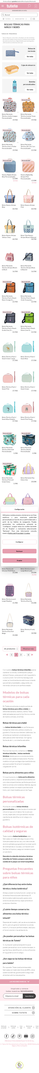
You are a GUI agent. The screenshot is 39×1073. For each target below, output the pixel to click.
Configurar (19, 542)
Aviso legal (21, 1026)
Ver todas (30, 56)
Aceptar (19, 560)
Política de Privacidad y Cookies (19, 533)
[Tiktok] (13, 1036)
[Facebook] (6, 1036)
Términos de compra (29, 1026)
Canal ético (37, 1026)
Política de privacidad (3, 1026)
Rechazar (19, 551)
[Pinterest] (19, 1036)
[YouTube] (26, 1036)
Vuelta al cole (5, 33)
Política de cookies (13, 1026)
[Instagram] (32, 1036)
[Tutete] (12, 6)
